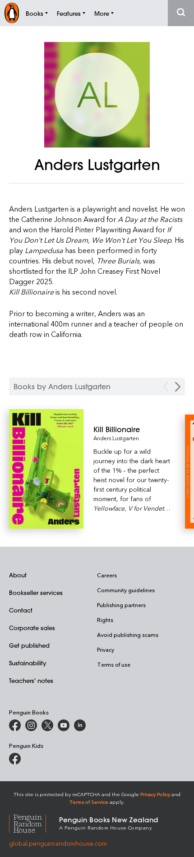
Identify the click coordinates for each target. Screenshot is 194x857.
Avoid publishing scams (127, 635)
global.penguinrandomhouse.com (58, 843)
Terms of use (113, 664)
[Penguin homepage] (12, 13)
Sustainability (27, 663)
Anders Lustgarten (116, 438)
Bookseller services (36, 592)
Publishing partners (121, 605)
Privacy (105, 649)
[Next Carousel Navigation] (177, 387)
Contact (20, 610)
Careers (107, 575)
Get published (29, 645)
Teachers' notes (31, 680)
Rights (105, 620)
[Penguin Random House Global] (34, 822)
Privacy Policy (155, 794)
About (18, 575)
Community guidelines (126, 590)
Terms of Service (88, 802)
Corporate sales (32, 627)
